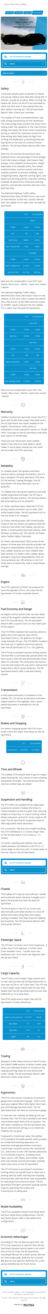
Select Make (9, 12)
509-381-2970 (29, 1294)
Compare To (27, 12)
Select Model (18, 12)
